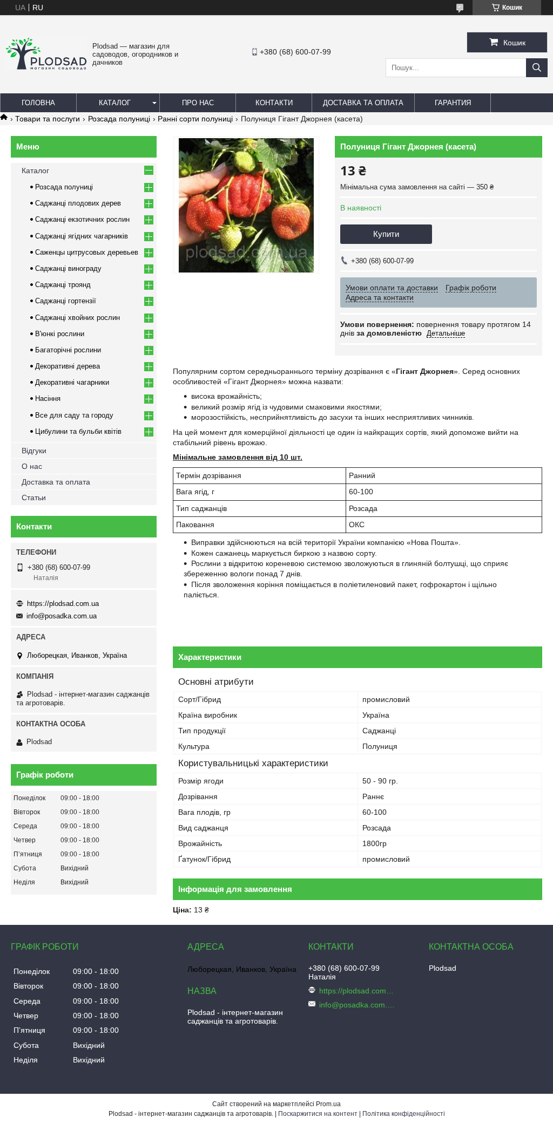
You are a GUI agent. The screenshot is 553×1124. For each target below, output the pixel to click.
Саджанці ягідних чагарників (81, 236)
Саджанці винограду (68, 268)
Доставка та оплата (363, 103)
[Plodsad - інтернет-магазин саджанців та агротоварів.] (46, 67)
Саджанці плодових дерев (78, 203)
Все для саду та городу (74, 415)
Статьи (34, 497)
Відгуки (34, 450)
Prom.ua (328, 1104)
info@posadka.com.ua (61, 616)
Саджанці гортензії (65, 301)
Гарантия (453, 103)
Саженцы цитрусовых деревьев (86, 252)
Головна (38, 103)
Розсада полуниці (119, 118)
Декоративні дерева (67, 366)
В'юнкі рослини (59, 334)
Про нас (198, 103)
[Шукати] (537, 67)
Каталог (115, 103)
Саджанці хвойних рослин (77, 318)
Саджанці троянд (63, 285)
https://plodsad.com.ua (63, 604)
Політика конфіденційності (403, 1114)
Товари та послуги (47, 118)
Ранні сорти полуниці (195, 118)
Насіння (47, 398)
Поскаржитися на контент (318, 1114)
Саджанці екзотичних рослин (82, 219)
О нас (32, 466)
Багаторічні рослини (68, 350)
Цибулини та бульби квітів (78, 431)
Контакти (274, 103)
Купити (386, 234)
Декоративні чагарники (72, 382)
